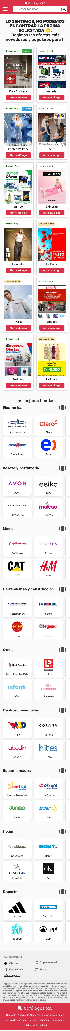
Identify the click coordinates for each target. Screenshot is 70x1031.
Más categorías (12, 975)
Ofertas (13, 963)
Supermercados (50, 962)
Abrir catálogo (18, 97)
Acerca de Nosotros (29, 1015)
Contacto (11, 1015)
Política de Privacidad (35, 1025)
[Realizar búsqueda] (64, 9)
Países (32, 1020)
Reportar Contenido (53, 1015)
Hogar (44, 969)
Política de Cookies (15, 1020)
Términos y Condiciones (52, 1020)
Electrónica (16, 969)
